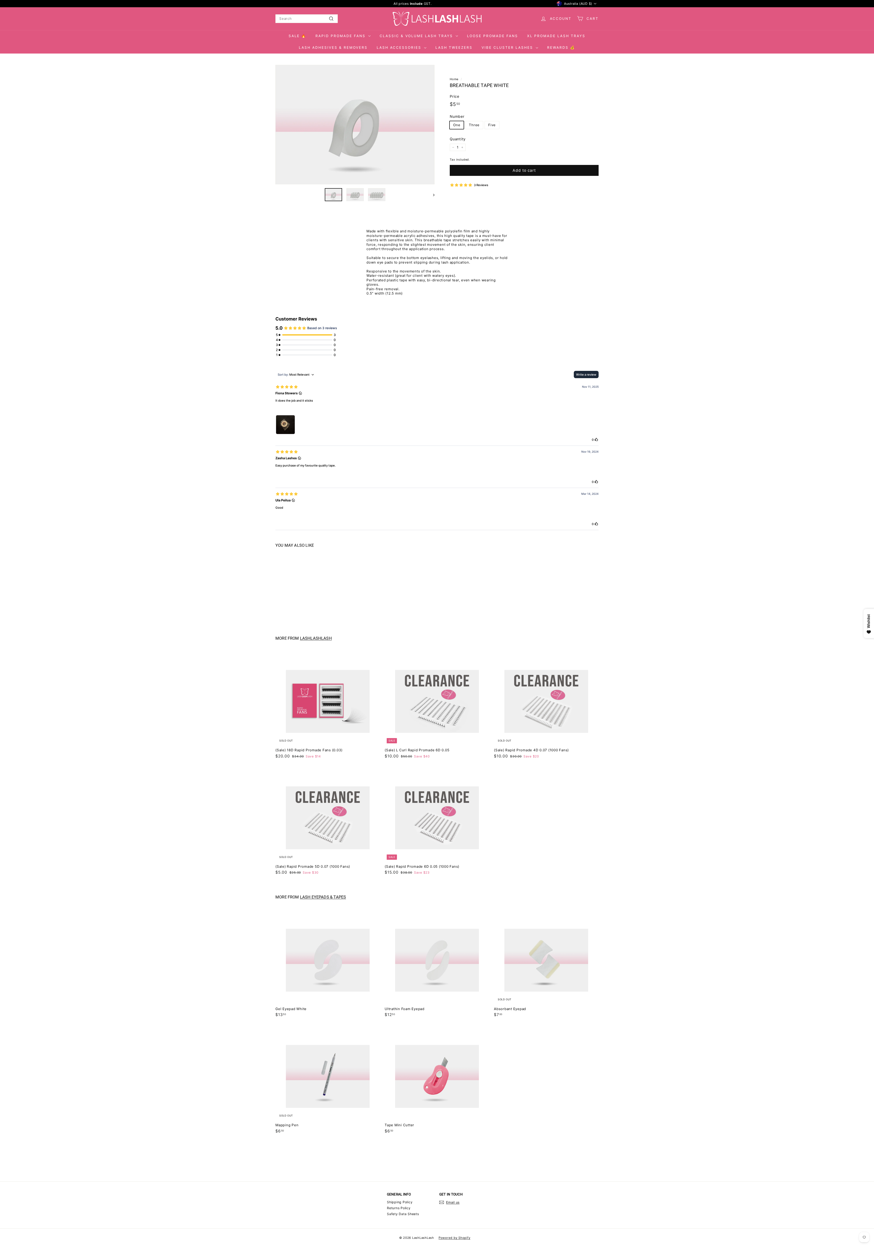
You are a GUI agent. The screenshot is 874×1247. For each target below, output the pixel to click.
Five (492, 125)
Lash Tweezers (454, 47)
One (456, 125)
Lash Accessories (400, 47)
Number (457, 116)
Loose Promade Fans (492, 36)
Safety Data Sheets (403, 1214)
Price (454, 96)
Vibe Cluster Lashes (508, 47)
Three (474, 125)
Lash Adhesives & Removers (333, 47)
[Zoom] (355, 124)
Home (454, 79)
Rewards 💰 (561, 47)
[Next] (431, 195)
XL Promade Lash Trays (556, 36)
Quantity (458, 139)
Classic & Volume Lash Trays (417, 36)
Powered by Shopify (454, 1237)
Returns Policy (399, 1208)
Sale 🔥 (297, 36)
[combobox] (306, 18)
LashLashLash (316, 638)
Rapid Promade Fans (341, 36)
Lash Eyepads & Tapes (323, 897)
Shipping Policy (399, 1202)
